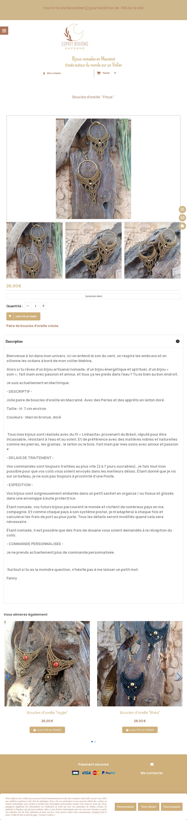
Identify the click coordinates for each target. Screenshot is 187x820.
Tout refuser (148, 806)
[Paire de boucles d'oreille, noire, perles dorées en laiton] (139, 663)
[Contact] (182, 217)
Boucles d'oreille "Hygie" (47, 712)
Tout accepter (171, 806)
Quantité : (14, 306)
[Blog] (182, 226)
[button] (175, 250)
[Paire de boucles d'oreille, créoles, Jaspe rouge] (47, 663)
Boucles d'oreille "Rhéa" (140, 712)
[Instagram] (182, 209)
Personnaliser (125, 806)
